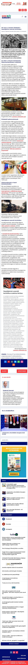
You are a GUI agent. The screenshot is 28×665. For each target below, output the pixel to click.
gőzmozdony (19, 354)
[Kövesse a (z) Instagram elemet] (22, 10)
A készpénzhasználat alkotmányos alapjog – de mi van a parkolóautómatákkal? (14, 558)
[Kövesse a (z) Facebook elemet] (20, 10)
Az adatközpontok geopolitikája (10, 574)
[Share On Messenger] (15, 362)
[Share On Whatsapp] (18, 362)
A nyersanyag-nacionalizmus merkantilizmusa (10, 578)
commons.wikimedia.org (18, 116)
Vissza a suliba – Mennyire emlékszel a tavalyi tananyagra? (12, 636)
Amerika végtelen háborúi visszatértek (12, 567)
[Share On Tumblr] (12, 362)
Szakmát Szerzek (9, 31)
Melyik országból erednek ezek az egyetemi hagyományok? (15, 498)
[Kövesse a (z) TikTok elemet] (25, 10)
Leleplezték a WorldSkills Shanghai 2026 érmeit (13, 433)
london (4, 356)
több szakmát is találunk (8, 226)
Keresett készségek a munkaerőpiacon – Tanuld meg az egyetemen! (13, 598)
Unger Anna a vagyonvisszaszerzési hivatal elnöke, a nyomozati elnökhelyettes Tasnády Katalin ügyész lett (13, 553)
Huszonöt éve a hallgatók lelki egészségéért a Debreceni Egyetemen (14, 626)
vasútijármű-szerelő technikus (10, 233)
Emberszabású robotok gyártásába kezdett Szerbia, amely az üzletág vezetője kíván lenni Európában (13, 539)
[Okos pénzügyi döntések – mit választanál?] (4, 510)
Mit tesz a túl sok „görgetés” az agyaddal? (13, 640)
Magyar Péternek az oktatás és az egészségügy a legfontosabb (11, 544)
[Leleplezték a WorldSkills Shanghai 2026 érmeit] (4, 493)
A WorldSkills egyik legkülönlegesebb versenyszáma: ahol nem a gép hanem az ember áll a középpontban (16, 486)
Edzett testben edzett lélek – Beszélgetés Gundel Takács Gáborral (13, 612)
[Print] (13, 365)
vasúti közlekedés (14, 356)
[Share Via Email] (22, 362)
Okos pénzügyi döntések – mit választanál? (14, 510)
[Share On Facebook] (5, 362)
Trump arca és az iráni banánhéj (10, 583)
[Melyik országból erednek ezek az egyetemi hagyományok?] (4, 499)
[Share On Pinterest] (8, 362)
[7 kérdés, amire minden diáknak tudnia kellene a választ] (4, 504)
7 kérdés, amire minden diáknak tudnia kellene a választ (15, 504)
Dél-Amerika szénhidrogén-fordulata (12, 571)
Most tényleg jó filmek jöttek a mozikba (12, 548)
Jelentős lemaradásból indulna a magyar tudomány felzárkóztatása (13, 607)
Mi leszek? (24, 31)
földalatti (10, 354)
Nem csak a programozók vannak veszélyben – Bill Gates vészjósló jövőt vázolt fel (14, 592)
